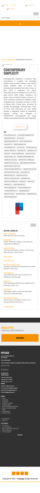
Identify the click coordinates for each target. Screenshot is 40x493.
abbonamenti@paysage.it (9, 390)
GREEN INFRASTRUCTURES (27, 163)
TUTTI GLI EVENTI (6, 432)
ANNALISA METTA (9, 138)
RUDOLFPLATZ (7, 281)
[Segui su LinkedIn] (26, 473)
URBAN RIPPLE (8, 289)
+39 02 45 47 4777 (6, 381)
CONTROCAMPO (31, 147)
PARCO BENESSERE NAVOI (10, 298)
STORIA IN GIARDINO (24, 187)
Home (3, 60)
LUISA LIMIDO (25, 172)
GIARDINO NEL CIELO (10, 160)
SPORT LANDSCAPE (10, 187)
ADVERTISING (6, 419)
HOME (3, 398)
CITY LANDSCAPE (9, 147)
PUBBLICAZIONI (6, 405)
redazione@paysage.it (8, 386)
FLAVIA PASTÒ (30, 153)
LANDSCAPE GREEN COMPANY (12, 169)
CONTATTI (5, 420)
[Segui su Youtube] (22, 473)
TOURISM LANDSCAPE (10, 190)
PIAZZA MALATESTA (9, 260)
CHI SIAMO (5, 400)
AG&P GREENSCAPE (10, 135)
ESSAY (7, 153)
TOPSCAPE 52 (10, 60)
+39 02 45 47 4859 (6, 379)
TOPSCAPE (5, 401)
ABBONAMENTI (6, 411)
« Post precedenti (8, 306)
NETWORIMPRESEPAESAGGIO (10, 406)
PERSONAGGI (25, 178)
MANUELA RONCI (9, 175)
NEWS (3, 410)
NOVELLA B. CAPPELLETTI (11, 178)
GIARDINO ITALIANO (7, 403)
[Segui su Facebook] (13, 473)
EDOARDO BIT (32, 150)
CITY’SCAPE (5, 425)
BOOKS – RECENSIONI (9, 234)
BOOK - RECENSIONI (26, 141)
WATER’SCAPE (20, 194)
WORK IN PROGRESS (10, 197)
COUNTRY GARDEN (10, 150)
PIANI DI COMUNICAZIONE (9, 408)
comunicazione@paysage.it (9, 388)
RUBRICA (31, 181)
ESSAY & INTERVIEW (18, 153)
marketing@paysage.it (8, 392)
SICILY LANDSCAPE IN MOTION (10, 428)
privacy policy (5, 365)
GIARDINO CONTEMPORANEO (25, 156)
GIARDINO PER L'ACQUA (11, 163)
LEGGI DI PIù (20, 127)
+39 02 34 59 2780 (6, 377)
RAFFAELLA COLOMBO (11, 181)
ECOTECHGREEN (6, 427)
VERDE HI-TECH (9, 194)
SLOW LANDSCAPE (19, 184)
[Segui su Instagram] (18, 473)
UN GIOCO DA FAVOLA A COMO (12, 264)
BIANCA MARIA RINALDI (11, 141)
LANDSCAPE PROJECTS (11, 172)
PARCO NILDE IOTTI (9, 273)
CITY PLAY (20, 147)
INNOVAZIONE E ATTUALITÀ (12, 166)
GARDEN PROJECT (10, 156)
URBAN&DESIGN (24, 190)
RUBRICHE (8, 184)
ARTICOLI (20, 138)
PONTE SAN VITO (8, 256)
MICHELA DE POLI (22, 175)
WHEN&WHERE (31, 194)
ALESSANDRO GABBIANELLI (26, 135)
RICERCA (22, 181)
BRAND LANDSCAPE (20, 144)
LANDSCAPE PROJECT (29, 169)
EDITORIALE (22, 150)
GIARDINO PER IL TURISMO (26, 160)
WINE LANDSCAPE (7, 430)
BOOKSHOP (8, 144)
